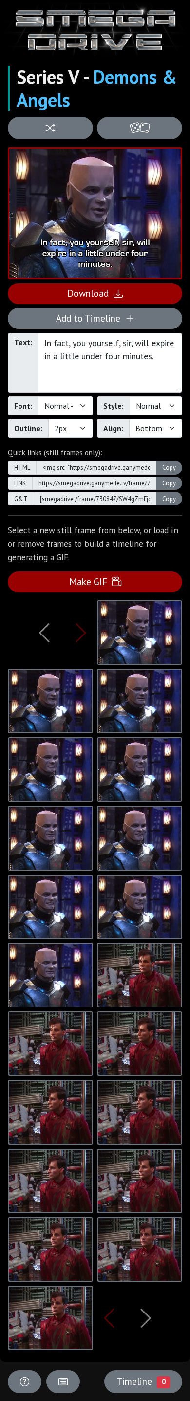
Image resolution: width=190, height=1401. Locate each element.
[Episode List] (63, 1381)
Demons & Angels (97, 88)
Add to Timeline (90, 318)
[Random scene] (50, 128)
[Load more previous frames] (44, 632)
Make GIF (90, 581)
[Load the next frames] (145, 1317)
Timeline (140, 1381)
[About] (24, 1381)
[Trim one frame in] (81, 632)
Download (90, 293)
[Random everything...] (139, 128)
